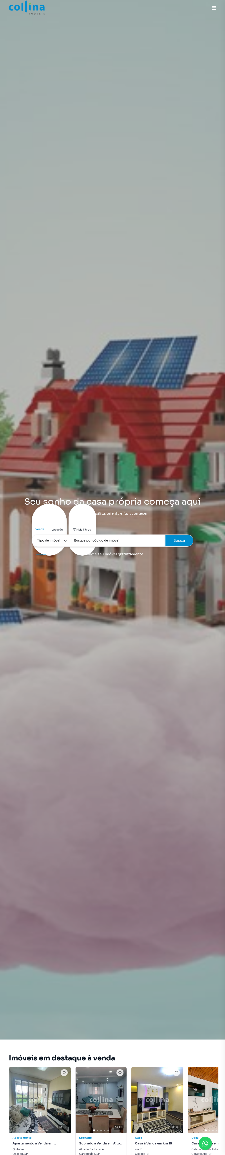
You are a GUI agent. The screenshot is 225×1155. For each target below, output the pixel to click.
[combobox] (118, 540)
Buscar (179, 540)
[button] (214, 8)
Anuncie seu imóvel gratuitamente (112, 554)
